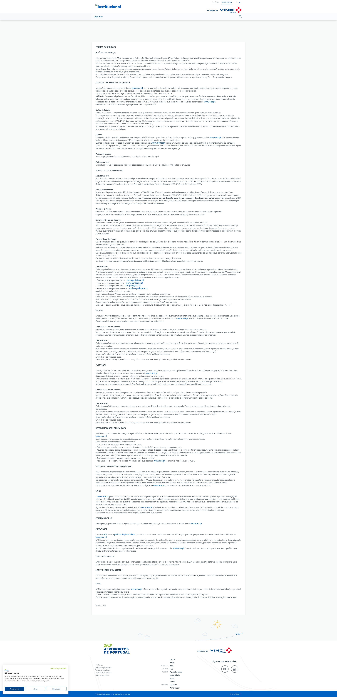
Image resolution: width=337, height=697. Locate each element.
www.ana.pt (137, 88)
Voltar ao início (234, 694)
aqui (105, 534)
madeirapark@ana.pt (138, 288)
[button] (238, 2)
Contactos (99, 665)
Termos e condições (102, 670)
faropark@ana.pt (133, 285)
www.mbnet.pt (158, 142)
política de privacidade (124, 534)
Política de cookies (102, 675)
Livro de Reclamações (103, 672)
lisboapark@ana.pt (135, 280)
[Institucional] (108, 6)
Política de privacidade (103, 667)
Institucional (227, 2)
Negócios (215, 2)
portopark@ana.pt (134, 283)
